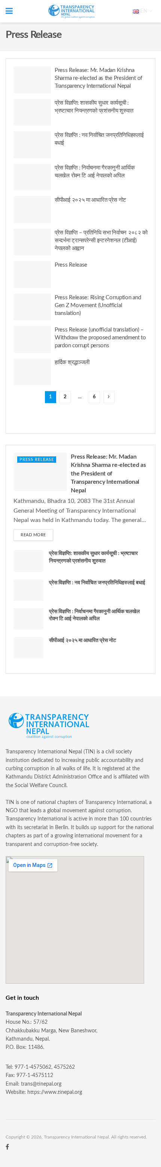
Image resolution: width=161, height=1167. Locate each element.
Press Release (71, 265)
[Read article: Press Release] (32, 274)
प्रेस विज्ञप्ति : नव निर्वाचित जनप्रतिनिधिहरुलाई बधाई (97, 582)
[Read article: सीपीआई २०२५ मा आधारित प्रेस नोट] (32, 209)
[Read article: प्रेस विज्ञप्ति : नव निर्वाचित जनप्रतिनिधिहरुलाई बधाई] (32, 144)
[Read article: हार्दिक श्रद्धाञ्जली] (32, 372)
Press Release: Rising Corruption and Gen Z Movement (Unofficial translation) (98, 305)
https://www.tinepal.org (54, 1092)
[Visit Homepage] (71, 11)
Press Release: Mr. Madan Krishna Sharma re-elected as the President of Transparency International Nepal (98, 78)
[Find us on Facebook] (7, 1147)
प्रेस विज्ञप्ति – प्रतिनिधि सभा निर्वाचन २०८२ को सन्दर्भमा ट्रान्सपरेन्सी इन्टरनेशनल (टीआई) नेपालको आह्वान (101, 240)
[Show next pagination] (109, 397)
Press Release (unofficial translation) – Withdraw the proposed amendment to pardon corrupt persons (100, 337)
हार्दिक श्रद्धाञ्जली (72, 362)
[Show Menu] (9, 11)
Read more (37, 534)
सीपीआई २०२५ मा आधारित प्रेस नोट (90, 200)
